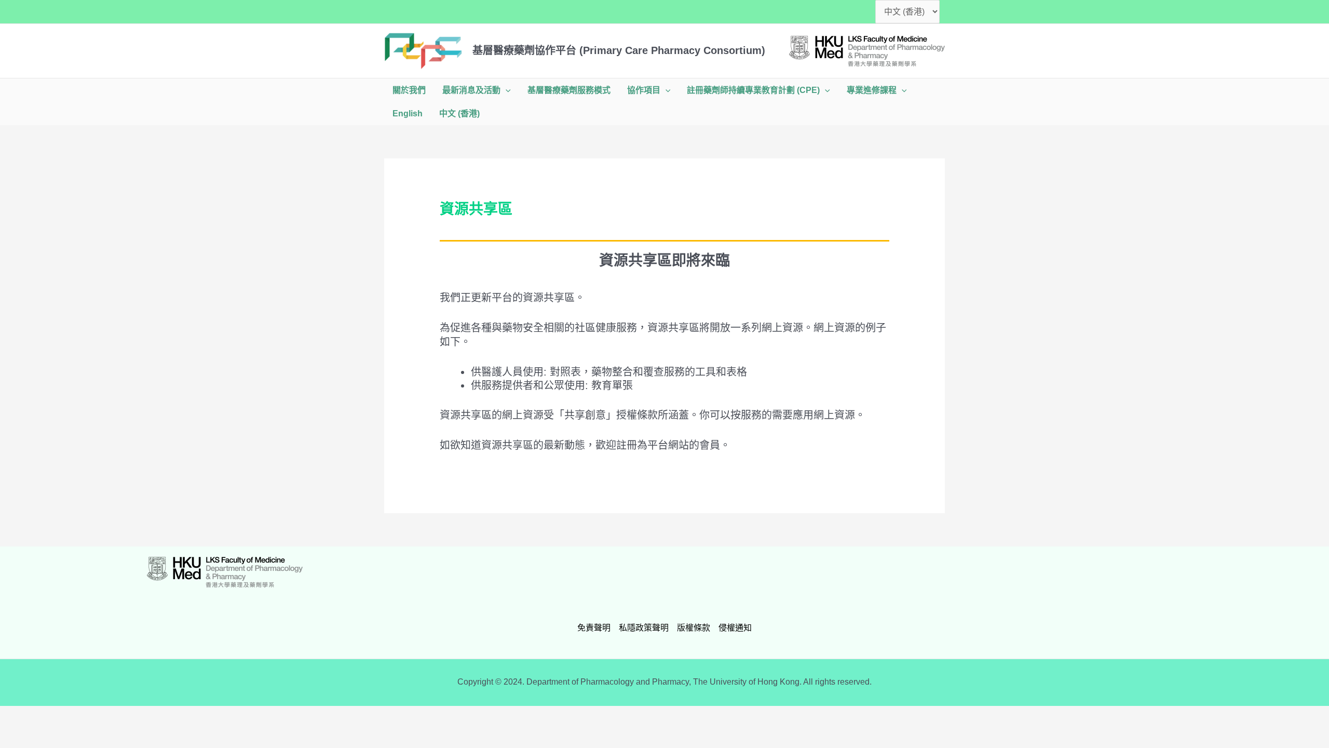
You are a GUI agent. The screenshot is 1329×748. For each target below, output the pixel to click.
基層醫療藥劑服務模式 (569, 90)
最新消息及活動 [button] (471, 90)
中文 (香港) (459, 113)
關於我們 (409, 90)
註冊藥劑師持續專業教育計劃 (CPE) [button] (753, 90)
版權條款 (693, 627)
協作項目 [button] (643, 90)
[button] (505, 90)
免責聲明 (594, 627)
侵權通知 (735, 627)
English (407, 113)
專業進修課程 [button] (872, 90)
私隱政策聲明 (644, 627)
